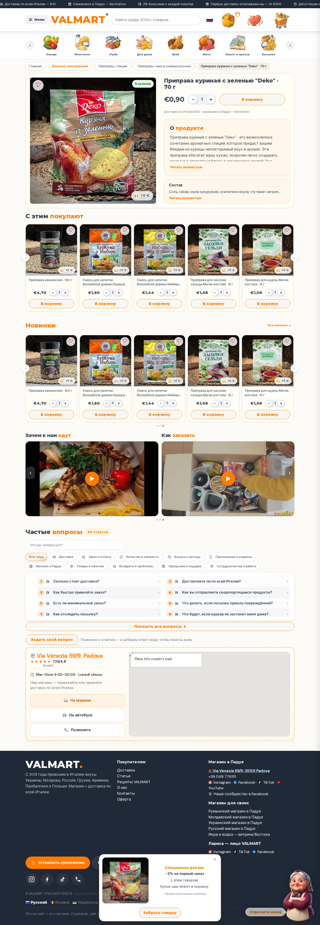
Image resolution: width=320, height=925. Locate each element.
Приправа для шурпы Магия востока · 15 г (267, 282)
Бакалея (207, 54)
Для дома (83, 54)
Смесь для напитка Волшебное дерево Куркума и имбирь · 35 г (105, 282)
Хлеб (114, 54)
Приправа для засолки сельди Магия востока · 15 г (212, 282)
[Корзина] (282, 20)
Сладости (238, 54)
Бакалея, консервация (70, 66)
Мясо (146, 54)
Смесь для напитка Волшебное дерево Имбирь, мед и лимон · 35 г (158, 282)
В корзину (252, 99)
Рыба (52, 54)
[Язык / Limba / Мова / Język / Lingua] (210, 20)
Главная (35, 66)
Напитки (270, 54)
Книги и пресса (177, 54)
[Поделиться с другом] (66, 270)
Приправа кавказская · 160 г (50, 280)
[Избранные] (255, 20)
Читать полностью (186, 167)
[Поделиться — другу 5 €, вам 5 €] (142, 195)
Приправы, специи (112, 66)
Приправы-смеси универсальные (164, 66)
